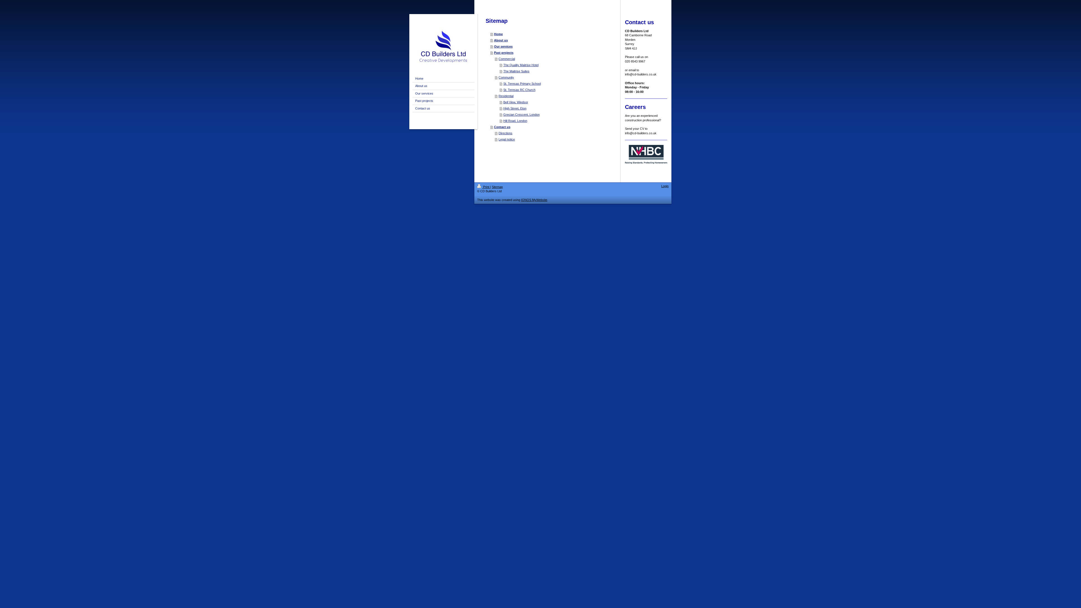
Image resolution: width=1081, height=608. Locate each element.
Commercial (507, 59)
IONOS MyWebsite (534, 200)
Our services (503, 46)
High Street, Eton (514, 108)
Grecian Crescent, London (521, 114)
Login (665, 186)
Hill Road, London (515, 120)
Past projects (503, 52)
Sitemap (497, 187)
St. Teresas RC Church (519, 89)
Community (506, 77)
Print (486, 187)
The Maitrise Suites (516, 71)
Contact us (502, 127)
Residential (506, 96)
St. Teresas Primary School (522, 83)
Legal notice (507, 139)
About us (501, 40)
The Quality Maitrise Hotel (521, 65)
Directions (505, 133)
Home (498, 34)
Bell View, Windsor (515, 102)
